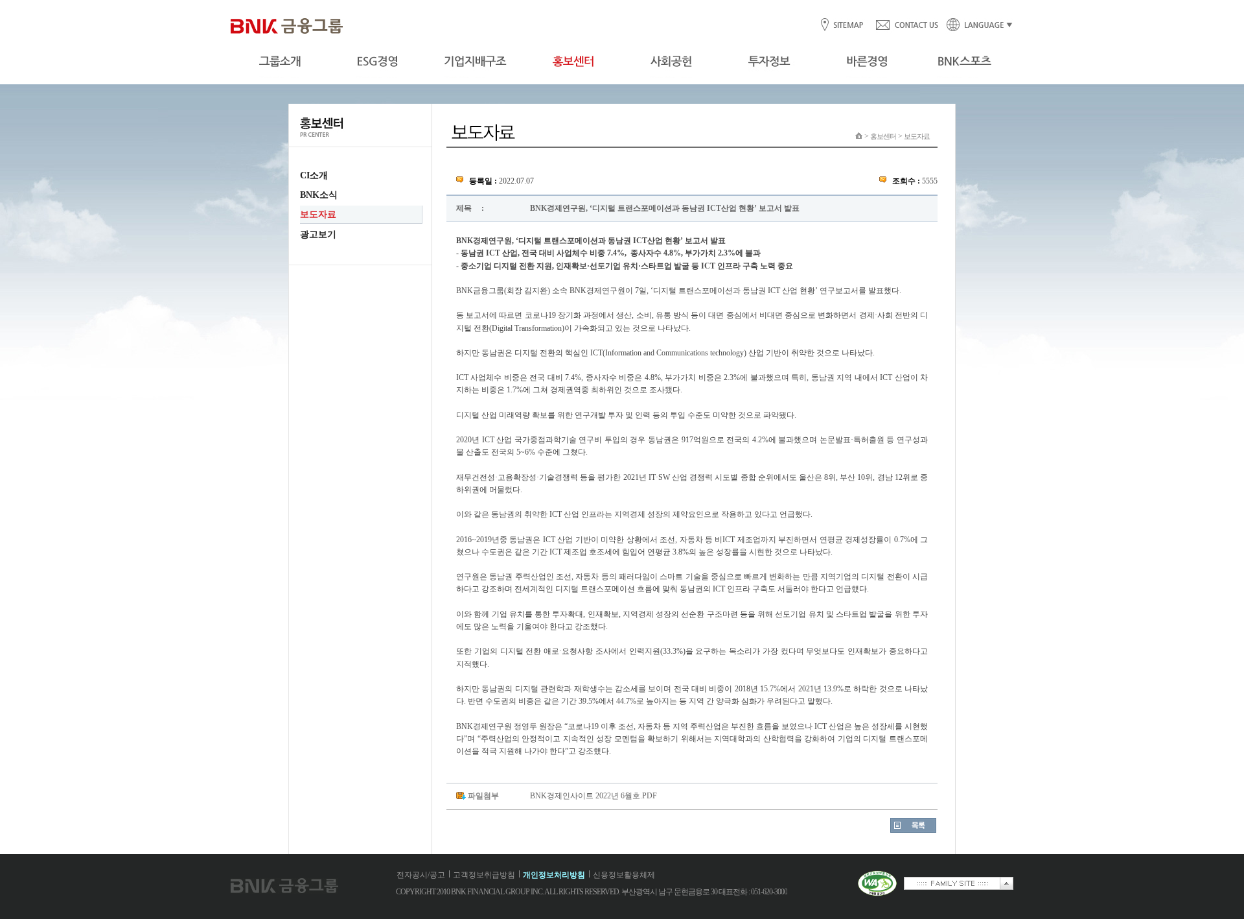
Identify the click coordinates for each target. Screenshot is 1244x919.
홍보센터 (883, 136)
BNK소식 (319, 195)
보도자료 (318, 214)
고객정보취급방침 (484, 874)
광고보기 (318, 234)
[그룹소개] (279, 61)
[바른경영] (867, 61)
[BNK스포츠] (964, 61)
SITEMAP (848, 25)
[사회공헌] (671, 61)
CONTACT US (906, 25)
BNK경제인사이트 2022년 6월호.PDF (593, 795)
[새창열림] (877, 893)
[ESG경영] (377, 61)
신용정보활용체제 (624, 874)
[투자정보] (769, 61)
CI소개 (314, 175)
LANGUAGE (975, 25)
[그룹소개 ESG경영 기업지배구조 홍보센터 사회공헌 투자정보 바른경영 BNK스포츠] (622, 61)
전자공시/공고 (421, 874)
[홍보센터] (573, 61)
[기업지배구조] (475, 61)
